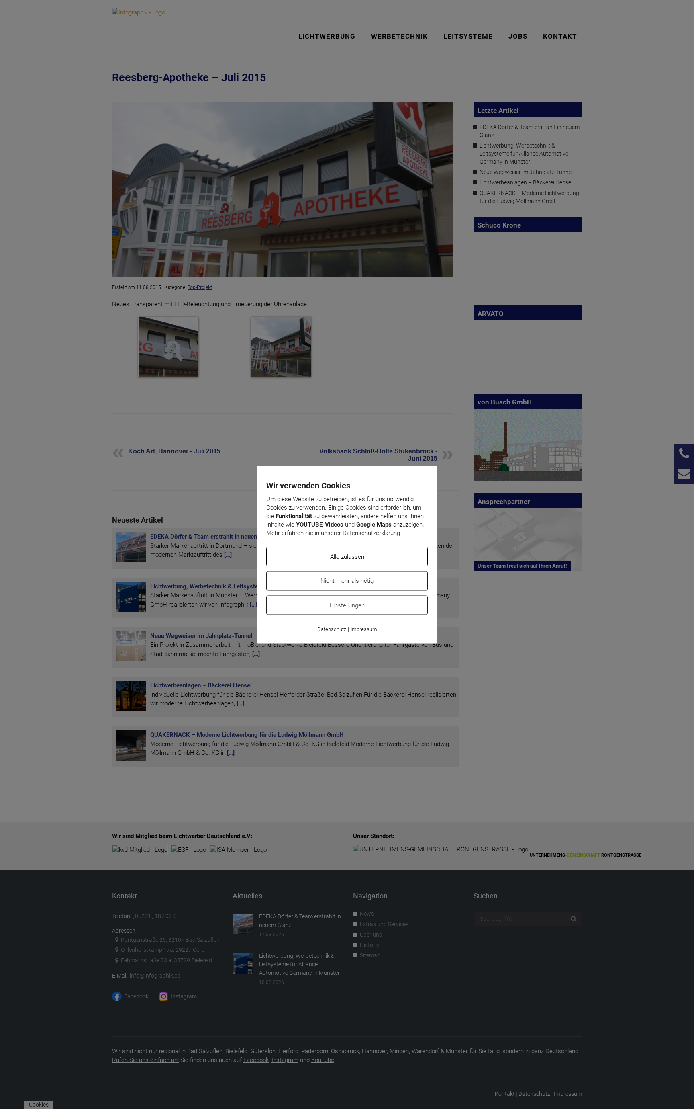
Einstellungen (347, 605)
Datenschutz (331, 629)
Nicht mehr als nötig (347, 580)
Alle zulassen (347, 556)
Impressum (364, 629)
